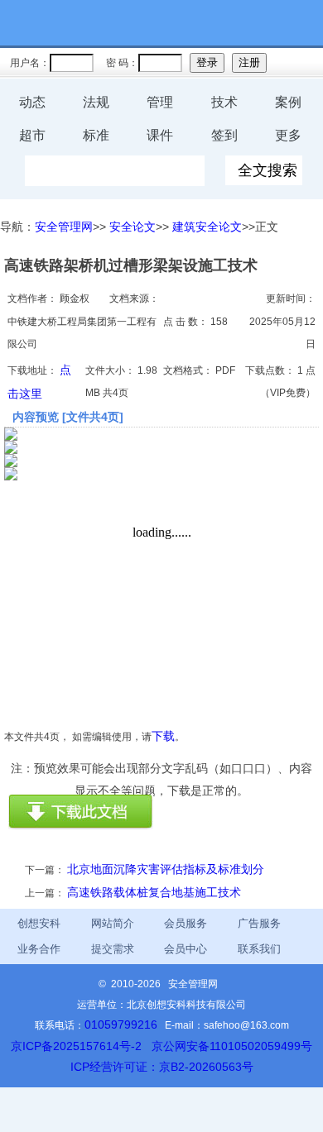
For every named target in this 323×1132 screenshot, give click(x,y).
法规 (96, 102)
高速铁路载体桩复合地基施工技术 (154, 892)
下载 (163, 736)
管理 (160, 102)
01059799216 (120, 1024)
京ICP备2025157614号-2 (76, 1046)
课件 (160, 135)
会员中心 (185, 949)
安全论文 (132, 226)
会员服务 (185, 923)
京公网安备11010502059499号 (232, 1046)
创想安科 (38, 923)
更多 (288, 135)
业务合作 (38, 949)
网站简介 (112, 923)
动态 (32, 102)
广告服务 (259, 923)
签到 (224, 135)
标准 (96, 135)
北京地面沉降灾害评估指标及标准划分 (165, 869)
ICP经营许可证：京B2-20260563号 (161, 1066)
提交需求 (112, 949)
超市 (32, 135)
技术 (224, 102)
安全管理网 (64, 226)
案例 (288, 102)
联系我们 (259, 949)
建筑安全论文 (207, 226)
